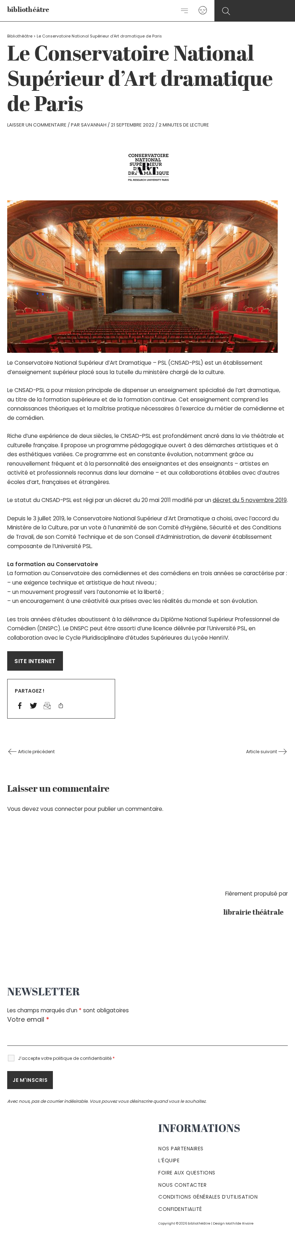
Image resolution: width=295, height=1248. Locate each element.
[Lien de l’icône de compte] (202, 10)
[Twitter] (33, 706)
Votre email (28, 1019)
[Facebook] (20, 706)
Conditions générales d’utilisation (208, 1196)
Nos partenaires (181, 1148)
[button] (226, 11)
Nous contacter (182, 1185)
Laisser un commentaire (37, 124)
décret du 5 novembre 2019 (250, 500)
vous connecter (61, 809)
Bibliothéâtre (19, 36)
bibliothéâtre (28, 10)
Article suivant (262, 751)
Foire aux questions (186, 1172)
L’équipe (169, 1160)
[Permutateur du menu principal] (184, 11)
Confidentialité (180, 1209)
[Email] (47, 706)
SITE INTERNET (35, 661)
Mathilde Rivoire (240, 1223)
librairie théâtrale (255, 912)
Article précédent (36, 751)
